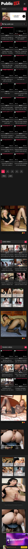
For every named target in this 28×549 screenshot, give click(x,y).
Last (10, 176)
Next (4, 176)
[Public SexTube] (11, 3)
